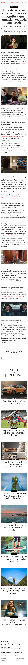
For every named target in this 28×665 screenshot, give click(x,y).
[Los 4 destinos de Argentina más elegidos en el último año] (14, 514)
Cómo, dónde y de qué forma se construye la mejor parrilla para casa (14, 464)
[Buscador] (25, 2)
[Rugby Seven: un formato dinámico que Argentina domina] (14, 419)
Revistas (17, 655)
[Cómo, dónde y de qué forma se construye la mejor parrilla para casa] (14, 451)
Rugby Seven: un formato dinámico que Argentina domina (14, 432)
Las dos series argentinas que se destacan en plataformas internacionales (14, 622)
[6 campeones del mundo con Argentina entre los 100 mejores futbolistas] (14, 482)
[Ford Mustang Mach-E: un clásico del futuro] (14, 390)
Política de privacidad (15, 648)
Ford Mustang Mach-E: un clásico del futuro (14, 402)
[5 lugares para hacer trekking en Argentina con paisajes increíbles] (14, 577)
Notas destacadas (19, 658)
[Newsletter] (23, 2)
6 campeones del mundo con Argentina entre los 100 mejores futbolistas (14, 496)
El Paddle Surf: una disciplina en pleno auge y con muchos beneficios (14, 559)
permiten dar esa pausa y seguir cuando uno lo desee (13, 65)
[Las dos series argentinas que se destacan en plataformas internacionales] (14, 608)
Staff (16, 660)
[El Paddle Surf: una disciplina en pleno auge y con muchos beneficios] (14, 545)
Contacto (3, 658)
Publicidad (3, 660)
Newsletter (4, 655)
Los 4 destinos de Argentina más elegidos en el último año (14, 527)
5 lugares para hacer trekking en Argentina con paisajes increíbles (14, 590)
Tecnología (14, 6)
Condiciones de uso (5, 648)
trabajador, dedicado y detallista (16, 235)
